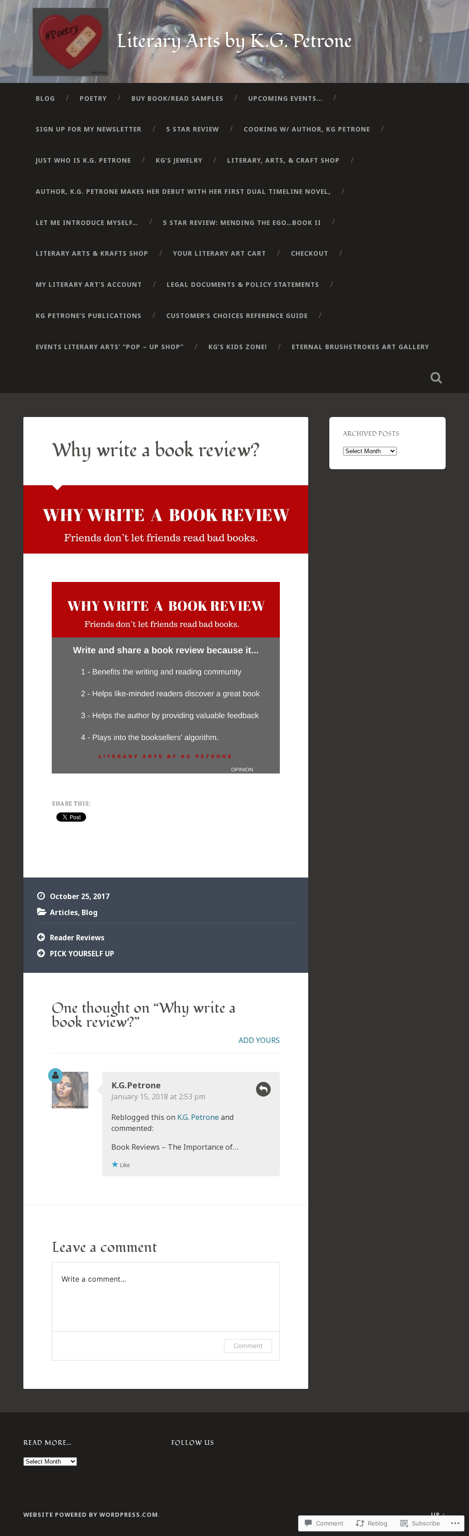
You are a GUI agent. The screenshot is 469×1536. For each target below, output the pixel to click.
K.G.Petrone (136, 1085)
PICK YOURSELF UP (82, 953)
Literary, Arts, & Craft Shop (283, 160)
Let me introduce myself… (87, 222)
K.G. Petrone (198, 1117)
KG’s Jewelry (179, 160)
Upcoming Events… (285, 98)
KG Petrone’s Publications (89, 315)
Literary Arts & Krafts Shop (92, 253)
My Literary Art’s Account (89, 284)
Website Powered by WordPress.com (90, 1514)
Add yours (259, 1040)
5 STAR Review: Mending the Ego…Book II (242, 222)
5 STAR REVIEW (192, 129)
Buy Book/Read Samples (177, 98)
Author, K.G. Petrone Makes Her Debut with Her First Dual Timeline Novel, (183, 191)
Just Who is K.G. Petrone (83, 160)
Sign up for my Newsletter (89, 129)
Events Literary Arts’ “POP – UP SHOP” (110, 346)
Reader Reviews (77, 937)
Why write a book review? (156, 450)
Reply (263, 1089)
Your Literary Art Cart (219, 253)
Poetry (93, 98)
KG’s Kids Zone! (237, 346)
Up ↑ (438, 1514)
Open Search (436, 377)
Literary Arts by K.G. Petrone (234, 41)
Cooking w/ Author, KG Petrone (307, 129)
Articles (64, 912)
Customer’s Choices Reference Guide (237, 315)
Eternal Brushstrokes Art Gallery (360, 346)
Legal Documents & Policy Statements (243, 284)
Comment (248, 1345)
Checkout (309, 253)
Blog (45, 98)
